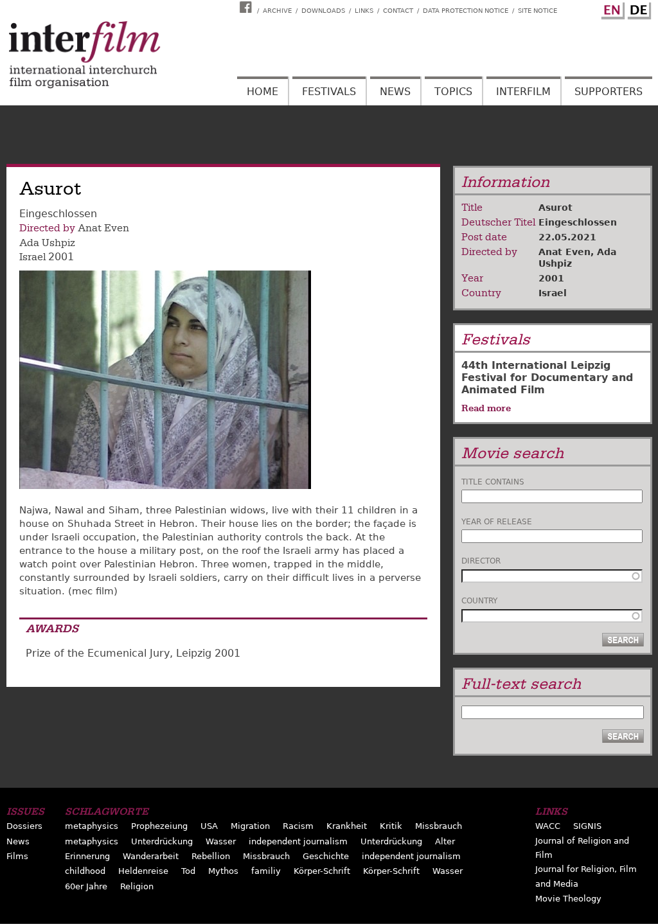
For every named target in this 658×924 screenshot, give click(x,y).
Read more (486, 408)
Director (481, 560)
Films (17, 856)
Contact (398, 10)
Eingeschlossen (577, 222)
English (611, 8)
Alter (445, 841)
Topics (453, 91)
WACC (547, 826)
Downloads (323, 10)
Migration (250, 826)
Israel (32, 257)
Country (479, 600)
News (395, 91)
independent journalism (298, 841)
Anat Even (103, 228)
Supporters (608, 91)
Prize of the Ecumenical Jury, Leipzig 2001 (133, 653)
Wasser (221, 841)
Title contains (492, 481)
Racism (298, 826)
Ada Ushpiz (47, 243)
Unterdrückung (162, 841)
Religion (137, 886)
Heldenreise (143, 871)
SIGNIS (587, 826)
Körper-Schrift (322, 871)
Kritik (391, 826)
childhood (85, 871)
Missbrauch (438, 826)
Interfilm (523, 91)
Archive (277, 10)
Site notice (537, 10)
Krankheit (346, 826)
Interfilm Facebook (247, 7)
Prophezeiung (159, 826)
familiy (266, 871)
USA (209, 826)
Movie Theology (568, 898)
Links (364, 10)
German (637, 8)
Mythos (223, 871)
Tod (188, 871)
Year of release (496, 521)
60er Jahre (86, 886)
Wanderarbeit (151, 856)
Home (262, 91)
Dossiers (24, 826)
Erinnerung (87, 856)
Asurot (555, 207)
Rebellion (210, 856)
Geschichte (326, 856)
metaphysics (91, 826)
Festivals (329, 91)
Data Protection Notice (465, 10)
